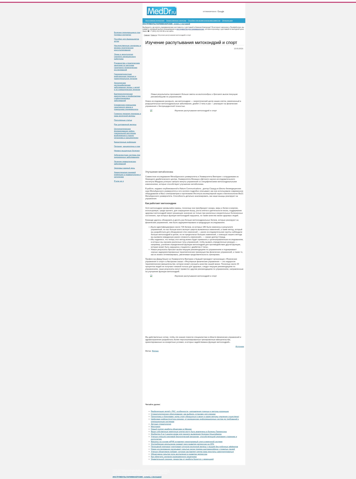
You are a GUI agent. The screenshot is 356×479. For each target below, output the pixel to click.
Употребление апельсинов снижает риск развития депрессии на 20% (182, 444)
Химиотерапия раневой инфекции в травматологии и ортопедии (127, 174)
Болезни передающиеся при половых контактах (127, 33)
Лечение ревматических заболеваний (125, 162)
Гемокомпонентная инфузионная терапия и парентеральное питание (125, 76)
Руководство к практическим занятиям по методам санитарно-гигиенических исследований (127, 66)
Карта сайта (228, 7)
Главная (215, 7)
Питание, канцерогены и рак (127, 146)
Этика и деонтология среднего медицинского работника (125, 56)
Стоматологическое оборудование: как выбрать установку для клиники (183, 414)
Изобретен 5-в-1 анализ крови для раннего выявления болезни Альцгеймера (186, 434)
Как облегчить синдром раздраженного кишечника (174, 456)
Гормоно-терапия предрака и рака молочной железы (127, 114)
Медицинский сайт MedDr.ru (131, 470)
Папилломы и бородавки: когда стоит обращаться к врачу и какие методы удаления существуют (195, 416)
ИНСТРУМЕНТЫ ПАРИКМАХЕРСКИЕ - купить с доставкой (166, 24)
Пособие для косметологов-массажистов (204, 21)
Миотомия (155, 426)
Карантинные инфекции (125, 142)
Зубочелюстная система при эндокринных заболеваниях (127, 156)
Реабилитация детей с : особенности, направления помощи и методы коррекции (190, 411)
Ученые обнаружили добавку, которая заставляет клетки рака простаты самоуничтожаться (192, 451)
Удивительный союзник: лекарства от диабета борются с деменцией (182, 459)
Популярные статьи (123, 120)
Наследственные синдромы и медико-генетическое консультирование (127, 47)
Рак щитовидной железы (125, 124)
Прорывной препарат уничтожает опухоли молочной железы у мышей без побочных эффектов (194, 446)
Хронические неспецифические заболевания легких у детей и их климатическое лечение (127, 86)
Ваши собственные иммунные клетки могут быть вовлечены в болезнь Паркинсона (189, 431)
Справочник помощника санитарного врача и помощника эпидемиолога (126, 107)
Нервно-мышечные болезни (127, 151)
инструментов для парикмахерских (190, 29)
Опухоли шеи (227, 21)
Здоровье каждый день (124, 168)
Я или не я (119, 181)
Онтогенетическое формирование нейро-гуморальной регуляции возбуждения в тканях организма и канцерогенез (126, 133)
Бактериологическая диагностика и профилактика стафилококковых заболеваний (127, 97)
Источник (240, 346)
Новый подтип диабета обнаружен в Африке (171, 429)
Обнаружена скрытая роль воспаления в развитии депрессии (179, 454)
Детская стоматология (161, 424)
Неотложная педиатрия (154, 21)
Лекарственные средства (176, 21)
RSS (239, 7)
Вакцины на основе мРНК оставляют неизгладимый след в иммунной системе (186, 441)
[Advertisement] (194, 71)
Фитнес (155, 351)
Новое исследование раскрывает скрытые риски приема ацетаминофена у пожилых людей (193, 449)
